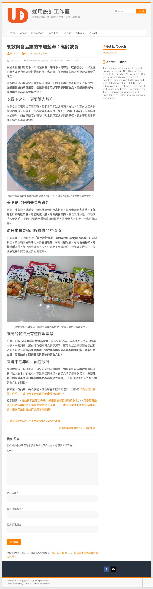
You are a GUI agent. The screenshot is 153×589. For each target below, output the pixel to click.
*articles (30, 53)
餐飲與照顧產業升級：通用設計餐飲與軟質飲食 (50, 400)
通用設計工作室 (51, 11)
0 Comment (75, 61)
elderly (38, 53)
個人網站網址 (14, 524)
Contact (92, 33)
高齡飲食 (58, 61)
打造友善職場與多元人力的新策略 (78, 428)
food (45, 53)
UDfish (13, 53)
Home (12, 33)
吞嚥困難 (30, 61)
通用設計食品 (48, 61)
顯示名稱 (12, 493)
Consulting (53, 33)
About (23, 33)
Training (67, 33)
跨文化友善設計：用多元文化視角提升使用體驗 (33, 420)
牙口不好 (38, 61)
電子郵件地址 (15, 508)
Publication (37, 33)
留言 (10, 451)
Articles (80, 33)
